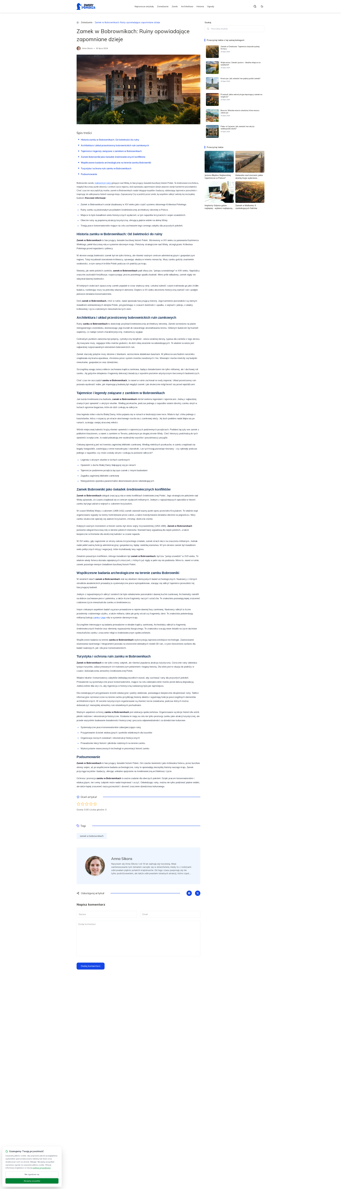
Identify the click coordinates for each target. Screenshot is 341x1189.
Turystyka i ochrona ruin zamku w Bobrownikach (106, 168)
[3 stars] (87, 804)
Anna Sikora (87, 48)
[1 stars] (78, 804)
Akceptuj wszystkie (32, 1181)
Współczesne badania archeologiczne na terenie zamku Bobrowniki (116, 162)
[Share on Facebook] (189, 893)
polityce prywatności (42, 1168)
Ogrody (210, 6)
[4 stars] (91, 804)
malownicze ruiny (103, 183)
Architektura (187, 6)
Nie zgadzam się (32, 1174)
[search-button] (254, 6)
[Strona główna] (78, 22)
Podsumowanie (89, 174)
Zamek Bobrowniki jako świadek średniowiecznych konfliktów (113, 157)
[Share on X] (197, 893)
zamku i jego (99, 617)
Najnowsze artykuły (144, 6)
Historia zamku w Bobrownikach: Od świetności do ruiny (110, 139)
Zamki (175, 6)
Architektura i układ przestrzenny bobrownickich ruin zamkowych (115, 145)
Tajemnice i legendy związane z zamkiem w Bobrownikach (111, 151)
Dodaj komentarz (90, 966)
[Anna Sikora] (79, 48)
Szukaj (208, 22)
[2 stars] (83, 804)
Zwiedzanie (163, 6)
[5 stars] (95, 804)
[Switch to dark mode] (262, 6)
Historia (200, 6)
